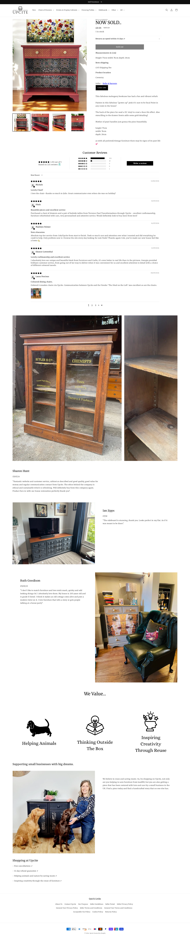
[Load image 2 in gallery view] (40, 122)
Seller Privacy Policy (125, 904)
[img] (36, 181)
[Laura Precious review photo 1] (36, 293)
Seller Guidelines (96, 904)
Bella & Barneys (110, 83)
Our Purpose (83, 904)
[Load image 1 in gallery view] (21, 122)
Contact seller (101, 87)
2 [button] (92, 305)
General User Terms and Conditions (118, 908)
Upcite (91, 933)
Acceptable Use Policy (81, 912)
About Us (58, 904)
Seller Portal (110, 904)
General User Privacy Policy (67, 908)
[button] (46, 10)
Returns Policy (111, 912)
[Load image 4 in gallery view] (78, 122)
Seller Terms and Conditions (91, 908)
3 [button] (95, 305)
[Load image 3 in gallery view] (59, 122)
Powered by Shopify (100, 933)
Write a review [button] (140, 163)
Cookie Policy (97, 912)
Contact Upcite (70, 904)
